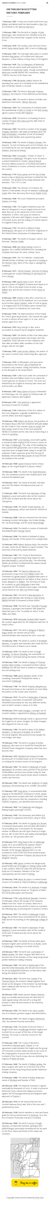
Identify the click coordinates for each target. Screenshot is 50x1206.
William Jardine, (8, 954)
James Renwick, (24, 675)
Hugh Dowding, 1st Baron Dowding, (21, 653)
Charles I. (17, 1096)
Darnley (42, 447)
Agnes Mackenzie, (37, 1018)
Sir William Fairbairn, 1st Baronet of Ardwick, (23, 730)
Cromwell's (21, 155)
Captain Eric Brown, (38, 823)
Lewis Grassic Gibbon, (26, 351)
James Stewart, (20, 303)
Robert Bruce (11, 423)
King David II (23, 842)
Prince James (22, 174)
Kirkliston (36, 783)
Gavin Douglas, (24, 710)
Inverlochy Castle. (21, 70)
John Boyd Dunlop (25, 247)
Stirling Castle (35, 866)
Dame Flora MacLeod (20, 121)
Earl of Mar (40, 174)
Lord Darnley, (24, 439)
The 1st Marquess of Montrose (30, 64)
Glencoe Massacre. (27, 26)
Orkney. (10, 276)
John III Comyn (25, 110)
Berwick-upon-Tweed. (22, 1045)
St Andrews (34, 887)
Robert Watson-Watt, (27, 544)
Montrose (6, 72)
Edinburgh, (9, 946)
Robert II (5, 855)
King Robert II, (28, 847)
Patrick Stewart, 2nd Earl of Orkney (33, 271)
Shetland (22, 756)
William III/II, (7, 289)
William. (22, 581)
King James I (15, 56)
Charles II (6, 201)
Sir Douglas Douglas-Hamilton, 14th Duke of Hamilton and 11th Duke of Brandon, (24, 132)
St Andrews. (34, 1115)
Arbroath (31, 91)
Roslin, (38, 943)
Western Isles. (11, 263)
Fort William (29, 574)
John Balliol (43, 423)
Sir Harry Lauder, (37, 1010)
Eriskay (42, 260)
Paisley (32, 662)
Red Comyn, (43, 110)
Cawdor (34, 32)
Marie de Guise (24, 879)
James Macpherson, (38, 686)
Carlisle (34, 978)
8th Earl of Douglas (18, 866)
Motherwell (33, 965)
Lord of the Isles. (25, 560)
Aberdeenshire (35, 595)
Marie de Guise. (18, 1058)
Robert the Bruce (33, 855)
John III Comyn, (35, 426)
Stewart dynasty (22, 850)
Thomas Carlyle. (17, 241)
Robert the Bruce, (26, 421)
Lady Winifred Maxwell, (28, 898)
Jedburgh (24, 1029)
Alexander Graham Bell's (28, 619)
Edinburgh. (42, 48)
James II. (5, 799)
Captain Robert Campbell (24, 576)
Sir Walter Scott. (40, 193)
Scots (25, 214)
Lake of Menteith (31, 364)
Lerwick (32, 743)
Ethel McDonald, (17, 967)
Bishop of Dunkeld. (38, 713)
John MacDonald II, (10, 560)
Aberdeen (35, 493)
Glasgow (32, 630)
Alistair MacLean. (29, 102)
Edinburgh (33, 767)
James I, (15, 801)
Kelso (31, 729)
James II (21, 863)
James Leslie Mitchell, (11, 598)
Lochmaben (36, 952)
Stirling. (31, 874)
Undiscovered (14, 3)
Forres (31, 1123)
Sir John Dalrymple (21, 584)
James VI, (27, 394)
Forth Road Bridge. (36, 522)
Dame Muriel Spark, (16, 48)
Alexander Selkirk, (24, 80)
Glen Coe (43, 24)
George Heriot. (24, 531)
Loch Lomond (12, 338)
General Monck (34, 161)
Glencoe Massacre (30, 571)
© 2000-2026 (38, 1197)
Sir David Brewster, (38, 471)
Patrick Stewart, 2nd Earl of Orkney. (24, 149)
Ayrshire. (5, 249)
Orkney (33, 756)
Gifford (31, 228)
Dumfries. (14, 434)
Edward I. (29, 112)
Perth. (38, 793)
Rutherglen (33, 697)
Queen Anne (22, 281)
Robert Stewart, (36, 142)
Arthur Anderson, (37, 1077)
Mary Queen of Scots (26, 391)
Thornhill (34, 606)
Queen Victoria (24, 463)
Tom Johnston (23, 402)
